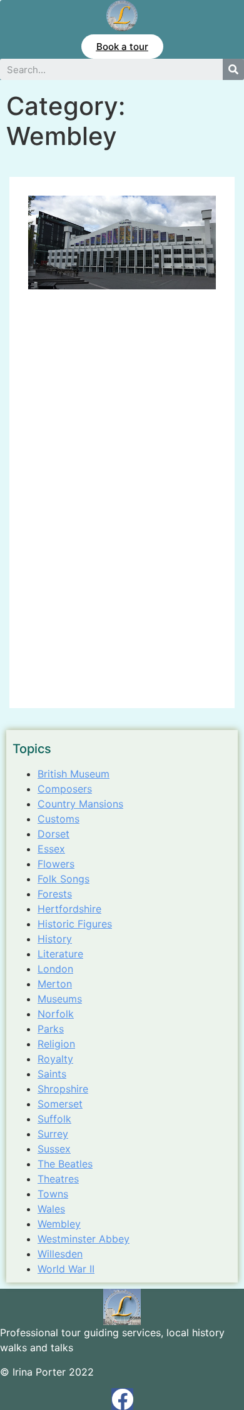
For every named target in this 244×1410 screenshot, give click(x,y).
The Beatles (65, 1164)
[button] (122, 46)
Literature (60, 954)
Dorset (53, 834)
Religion (56, 1044)
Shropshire (63, 1088)
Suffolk (54, 1118)
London (55, 968)
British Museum (73, 774)
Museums (60, 998)
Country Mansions (80, 804)
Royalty (55, 1058)
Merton (55, 984)
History (55, 938)
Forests (55, 894)
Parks (51, 1028)
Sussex (54, 1148)
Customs (58, 818)
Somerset (60, 1104)
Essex (51, 848)
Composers (65, 788)
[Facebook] (122, 1399)
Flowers (56, 864)
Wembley (59, 1224)
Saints (52, 1074)
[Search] (233, 69)
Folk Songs (63, 878)
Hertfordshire (69, 908)
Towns (53, 1194)
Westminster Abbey (84, 1238)
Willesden (60, 1254)
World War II (66, 1268)
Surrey (53, 1134)
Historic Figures (75, 924)
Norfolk (56, 1014)
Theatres (58, 1178)
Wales (51, 1208)
